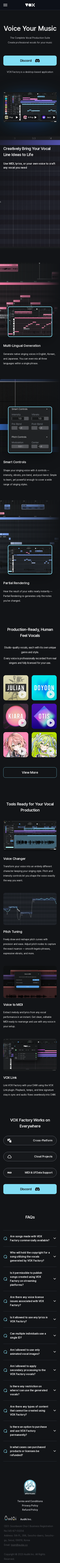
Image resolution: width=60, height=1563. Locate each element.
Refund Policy (30, 1509)
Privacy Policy (30, 1505)
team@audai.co (19, 1545)
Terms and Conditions (30, 1501)
